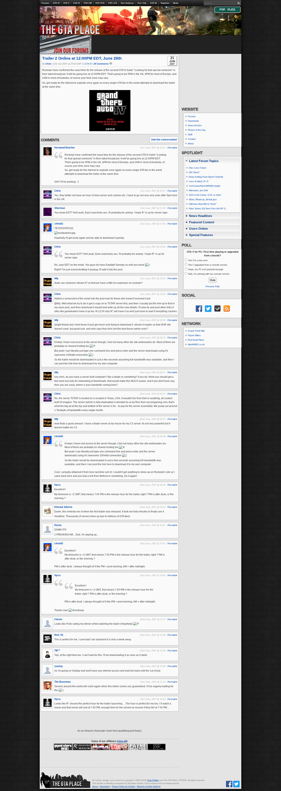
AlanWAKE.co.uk (196, 344)
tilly (56, 278)
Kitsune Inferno (63, 507)
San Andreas (127, 3)
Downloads (193, 121)
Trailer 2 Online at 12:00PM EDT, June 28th (82, 58)
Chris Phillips (153, 780)
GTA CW (88, 3)
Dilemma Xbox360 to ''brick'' (203, 204)
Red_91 (58, 634)
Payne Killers (194, 335)
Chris (48, 64)
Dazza (58, 525)
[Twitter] (236, 784)
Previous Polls (213, 286)
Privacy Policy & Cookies (123, 786)
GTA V (66, 3)
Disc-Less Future (197, 168)
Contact (192, 139)
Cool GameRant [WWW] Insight (204, 186)
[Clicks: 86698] (100, 746)
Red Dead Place (196, 340)
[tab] (212, 161)
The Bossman (62, 681)
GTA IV (76, 3)
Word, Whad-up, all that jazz (203, 199)
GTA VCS (100, 3)
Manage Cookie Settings (148, 786)
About (191, 143)
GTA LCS (112, 3)
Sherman (59, 208)
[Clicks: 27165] (82, 746)
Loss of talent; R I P (198, 181)
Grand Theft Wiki (196, 331)
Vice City (141, 3)
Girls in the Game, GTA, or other (205, 195)
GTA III (153, 3)
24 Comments (101, 64)
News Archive (195, 125)
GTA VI (56, 3)
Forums (45, 3)
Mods (175, 3)
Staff (190, 134)
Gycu (57, 484)
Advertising (105, 786)
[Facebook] (229, 784)
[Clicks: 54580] (156, 746)
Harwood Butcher (64, 147)
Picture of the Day (197, 130)
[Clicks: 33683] (119, 746)
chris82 (58, 223)
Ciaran (58, 619)
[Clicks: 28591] (63, 746)
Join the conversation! (164, 139)
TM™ (57, 650)
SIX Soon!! (194, 172)
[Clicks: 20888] (138, 746)
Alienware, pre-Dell (198, 190)
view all (122, 741)
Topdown (164, 3)
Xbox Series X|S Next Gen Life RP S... (208, 208)
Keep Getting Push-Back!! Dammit (206, 177)
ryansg (58, 666)
